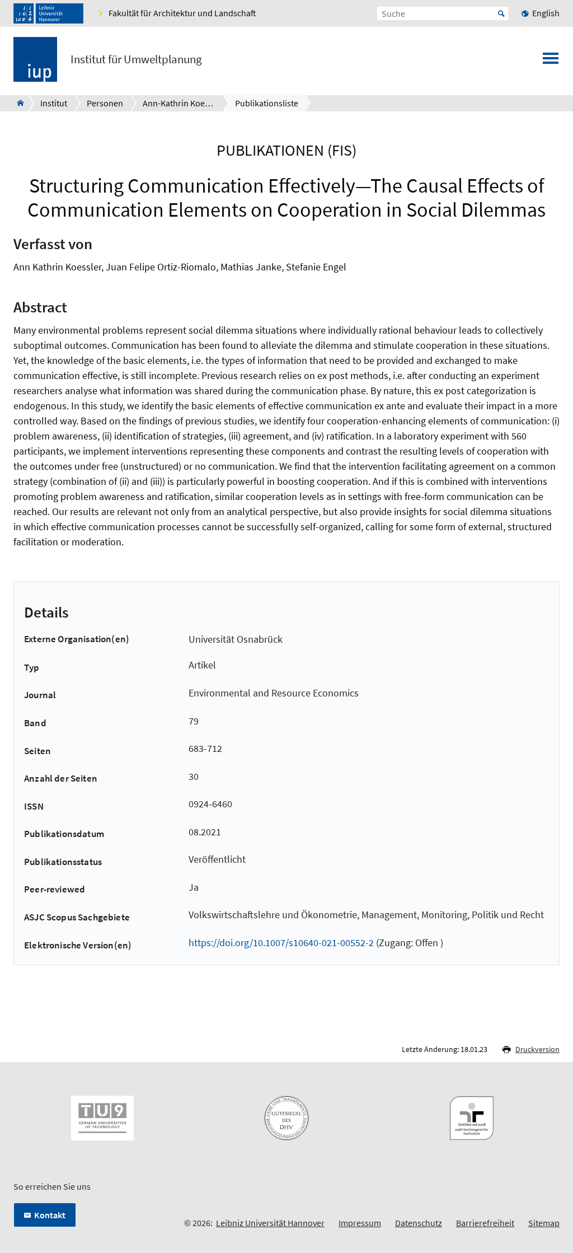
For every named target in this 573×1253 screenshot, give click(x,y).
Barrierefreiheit (485, 1222)
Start (501, 13)
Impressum (360, 1222)
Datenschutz (418, 1222)
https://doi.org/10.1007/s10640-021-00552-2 (281, 942)
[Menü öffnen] (551, 61)
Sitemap (544, 1222)
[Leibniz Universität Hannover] (48, 13)
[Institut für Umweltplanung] (17, 103)
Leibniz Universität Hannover (270, 1222)
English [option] (546, 12)
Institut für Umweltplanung (136, 59)
